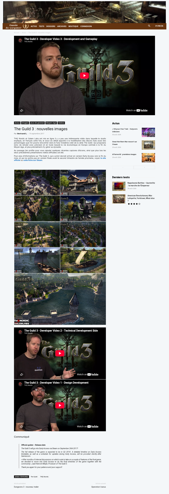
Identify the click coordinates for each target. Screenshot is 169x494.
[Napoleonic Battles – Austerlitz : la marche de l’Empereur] (118, 186)
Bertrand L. (22, 133)
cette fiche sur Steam (32, 160)
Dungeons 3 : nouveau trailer (26, 487)
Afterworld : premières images (124, 154)
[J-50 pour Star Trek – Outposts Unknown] (148, 132)
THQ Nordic (44, 477)
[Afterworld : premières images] (148, 157)
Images (25, 123)
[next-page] (144, 167)
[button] (149, 26)
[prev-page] (123, 167)
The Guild (34, 477)
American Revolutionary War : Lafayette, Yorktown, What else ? (141, 198)
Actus (24, 32)
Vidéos (61, 123)
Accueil (16, 32)
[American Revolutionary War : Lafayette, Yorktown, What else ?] (118, 199)
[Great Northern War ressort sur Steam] (148, 145)
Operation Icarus (98, 487)
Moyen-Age (51, 123)
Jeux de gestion (37, 123)
